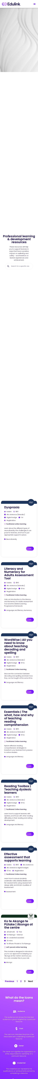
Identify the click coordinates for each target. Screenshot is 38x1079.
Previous (9, 981)
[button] (34, 4)
